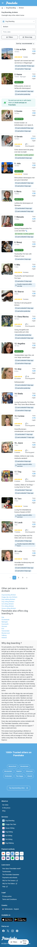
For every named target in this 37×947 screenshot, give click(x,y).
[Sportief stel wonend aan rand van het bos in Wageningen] (18, 59)
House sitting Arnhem (9, 608)
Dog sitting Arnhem (8, 601)
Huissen (4, 626)
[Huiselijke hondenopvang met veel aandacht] (18, 560)
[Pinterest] (17, 931)
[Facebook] (3, 931)
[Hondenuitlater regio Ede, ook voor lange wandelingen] (18, 353)
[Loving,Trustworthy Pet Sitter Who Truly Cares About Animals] (18, 402)
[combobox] (18, 21)
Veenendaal (5, 631)
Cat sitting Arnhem (8, 604)
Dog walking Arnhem (8, 599)
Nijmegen (5, 622)
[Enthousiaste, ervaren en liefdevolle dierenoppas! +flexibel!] (18, 84)
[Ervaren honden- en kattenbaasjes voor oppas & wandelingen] (18, 121)
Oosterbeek (5, 619)
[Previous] (10, 578)
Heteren (4, 637)
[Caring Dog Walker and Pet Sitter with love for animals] (18, 534)
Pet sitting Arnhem (8, 606)
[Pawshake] (12, 3)
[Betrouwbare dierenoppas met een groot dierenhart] (18, 175)
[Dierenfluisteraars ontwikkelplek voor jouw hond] (18, 426)
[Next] (27, 578)
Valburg (4, 635)
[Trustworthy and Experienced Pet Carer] (18, 275)
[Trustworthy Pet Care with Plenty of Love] (18, 251)
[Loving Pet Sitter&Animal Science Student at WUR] (18, 508)
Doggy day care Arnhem (9, 597)
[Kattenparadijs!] (18, 378)
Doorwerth (5, 624)
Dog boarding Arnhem (9, 595)
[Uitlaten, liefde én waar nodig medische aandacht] (18, 454)
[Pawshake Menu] (2, 3)
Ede (3, 617)
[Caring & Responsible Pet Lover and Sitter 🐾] (18, 226)
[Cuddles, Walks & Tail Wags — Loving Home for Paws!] (18, 482)
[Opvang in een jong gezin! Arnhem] (18, 301)
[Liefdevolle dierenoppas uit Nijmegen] (18, 201)
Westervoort (6, 633)
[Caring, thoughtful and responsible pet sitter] (18, 327)
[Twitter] (8, 931)
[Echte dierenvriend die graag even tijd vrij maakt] (18, 147)
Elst (3, 628)
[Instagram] (12, 931)
